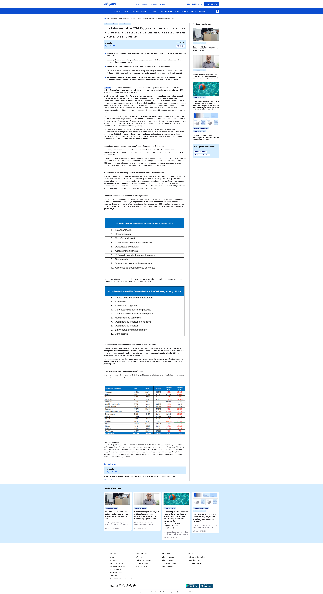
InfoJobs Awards (168, 557)
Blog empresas (167, 566)
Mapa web (113, 576)
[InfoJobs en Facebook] (127, 585)
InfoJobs (107, 88)
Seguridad (113, 560)
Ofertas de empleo (142, 563)
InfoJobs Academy (168, 560)
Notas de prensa (125, 24)
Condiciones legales (117, 563)
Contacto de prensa (195, 563)
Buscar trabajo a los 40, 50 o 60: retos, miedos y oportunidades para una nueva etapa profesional (205, 76)
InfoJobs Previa (141, 566)
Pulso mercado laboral (139, 11)
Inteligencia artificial (197, 11)
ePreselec (154, 592)
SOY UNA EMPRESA (194, 4)
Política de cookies (116, 572)
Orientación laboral (169, 563)
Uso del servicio (115, 569)
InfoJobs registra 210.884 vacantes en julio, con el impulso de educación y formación (206, 137)
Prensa (126, 11)
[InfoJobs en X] (131, 585)
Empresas (154, 4)
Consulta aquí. (108, 479)
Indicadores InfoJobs (111, 24)
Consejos (162, 4)
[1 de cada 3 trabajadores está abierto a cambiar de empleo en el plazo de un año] (117, 505)
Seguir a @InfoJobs (110, 46)
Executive (145, 4)
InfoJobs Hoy (117, 11)
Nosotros (153, 11)
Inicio (105, 18)
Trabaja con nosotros (143, 560)
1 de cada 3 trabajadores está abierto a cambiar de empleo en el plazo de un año (205, 49)
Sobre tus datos (165, 11)
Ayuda (112, 557)
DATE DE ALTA (212, 4)
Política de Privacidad (117, 566)
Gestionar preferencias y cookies (121, 579)
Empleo (137, 4)
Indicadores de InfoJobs (196, 557)
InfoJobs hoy (140, 557)
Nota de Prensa (110, 464)
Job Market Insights (167, 592)
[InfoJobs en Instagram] (120, 585)
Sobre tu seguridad (181, 11)
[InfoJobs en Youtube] (134, 585)
